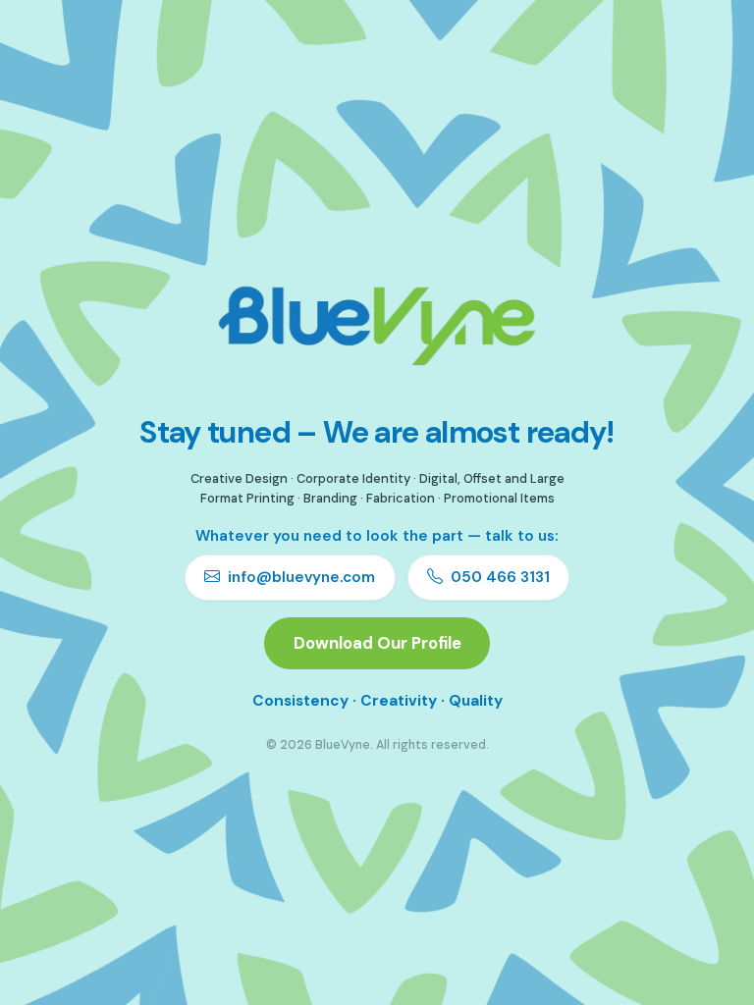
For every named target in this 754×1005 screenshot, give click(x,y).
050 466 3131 (500, 577)
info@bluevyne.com (301, 577)
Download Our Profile (377, 643)
